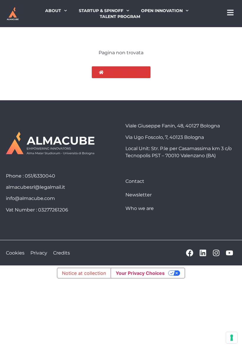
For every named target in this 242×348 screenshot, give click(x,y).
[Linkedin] (203, 253)
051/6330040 (40, 176)
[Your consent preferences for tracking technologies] (231, 337)
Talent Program (120, 16)
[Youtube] (229, 253)
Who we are (139, 208)
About (53, 10)
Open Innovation (162, 10)
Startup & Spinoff (101, 10)
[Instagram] (216, 253)
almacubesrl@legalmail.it (35, 187)
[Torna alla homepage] (12, 13)
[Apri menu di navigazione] (230, 12)
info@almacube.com (30, 198)
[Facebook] (189, 253)
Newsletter (138, 195)
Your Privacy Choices (140, 273)
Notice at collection (84, 273)
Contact (134, 181)
